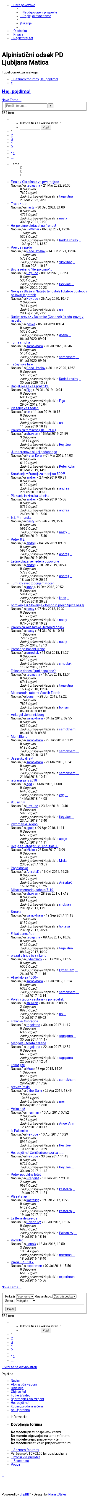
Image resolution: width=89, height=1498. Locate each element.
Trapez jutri (19, 204)
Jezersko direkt (22, 758)
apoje (30, 828)
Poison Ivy (33, 1222)
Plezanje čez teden (25, 408)
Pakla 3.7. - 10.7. (22, 1262)
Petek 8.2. (18, 539)
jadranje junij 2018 (24, 780)
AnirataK (32, 871)
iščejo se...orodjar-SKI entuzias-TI (34, 846)
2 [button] (12, 135)
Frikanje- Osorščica (24, 1021)
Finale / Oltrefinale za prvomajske (35, 182)
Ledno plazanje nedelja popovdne (35, 561)
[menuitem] (38, 12)
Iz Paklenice (19, 1131)
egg (29, 784)
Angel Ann (66, 1123)
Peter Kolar (34, 455)
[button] (12, 119)
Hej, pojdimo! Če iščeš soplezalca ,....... (37, 1152)
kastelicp (65, 1189)
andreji (31, 477)
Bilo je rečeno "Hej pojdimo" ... (31, 269)
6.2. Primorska (21, 517)
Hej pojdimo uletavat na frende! (33, 225)
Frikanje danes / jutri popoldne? (33, 671)
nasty (30, 207)
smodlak (32, 652)
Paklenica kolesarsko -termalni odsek (37, 627)
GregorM (32, 1178)
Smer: (10, 1301)
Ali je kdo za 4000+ (24, 977)
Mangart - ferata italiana (28, 1043)
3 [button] (12, 139)
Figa (29, 390)
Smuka (16, 912)
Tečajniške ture (22, 364)
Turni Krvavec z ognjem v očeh (33, 583)
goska (30, 324)
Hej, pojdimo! (16, 91)
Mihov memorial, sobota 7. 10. (32, 890)
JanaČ (31, 1244)
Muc (29, 1069)
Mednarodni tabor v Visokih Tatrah (35, 693)
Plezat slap (19, 1196)
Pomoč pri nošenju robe (28, 649)
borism (31, 696)
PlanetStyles (57, 1494)
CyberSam (34, 959)
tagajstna (33, 185)
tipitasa (64, 926)
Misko (30, 850)
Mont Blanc (19, 736)
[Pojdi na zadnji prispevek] (74, 196)
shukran (32, 433)
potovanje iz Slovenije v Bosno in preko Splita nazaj (47, 605)
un (61, 309)
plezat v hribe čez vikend (28, 955)
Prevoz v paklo (21, 247)
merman (32, 1112)
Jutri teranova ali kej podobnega (34, 452)
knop (30, 587)
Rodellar (17, 1240)
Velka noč (18, 1109)
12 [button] (13, 153)
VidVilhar (32, 229)
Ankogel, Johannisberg (27, 714)
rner (62, 1101)
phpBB (24, 1494)
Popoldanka (19, 868)
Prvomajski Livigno (24, 824)
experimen (34, 1266)
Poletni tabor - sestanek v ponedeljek (37, 999)
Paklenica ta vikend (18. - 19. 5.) (33, 430)
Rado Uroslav (68, 240)
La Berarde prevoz (24, 1218)
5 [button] (12, 146)
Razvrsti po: (43, 1296)
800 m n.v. (18, 802)
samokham (34, 346)
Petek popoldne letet (26, 1174)
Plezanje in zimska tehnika (30, 496)
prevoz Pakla (20, 1087)
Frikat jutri (18, 1065)
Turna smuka (20, 342)
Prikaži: (10, 1296)
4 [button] (12, 142)
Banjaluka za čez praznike (30, 386)
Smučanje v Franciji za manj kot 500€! (38, 474)
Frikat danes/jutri (23, 933)
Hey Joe (32, 273)
